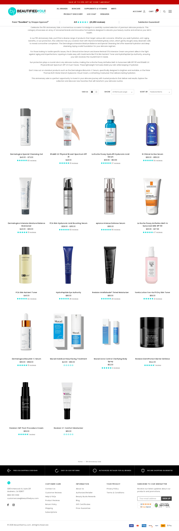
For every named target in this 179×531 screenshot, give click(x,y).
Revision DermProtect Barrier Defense (152, 359)
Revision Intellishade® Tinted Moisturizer (110, 292)
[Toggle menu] (170, 11)
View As (85, 92)
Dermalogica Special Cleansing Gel (26, 154)
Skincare (76, 9)
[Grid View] (92, 92)
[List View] (96, 92)
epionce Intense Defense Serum (110, 223)
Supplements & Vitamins (95, 9)
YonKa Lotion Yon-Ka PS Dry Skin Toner (152, 292)
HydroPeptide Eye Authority (68, 292)
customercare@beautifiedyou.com (23, 498)
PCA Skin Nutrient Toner (26, 292)
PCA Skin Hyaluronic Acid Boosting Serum (68, 223)
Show (107, 92)
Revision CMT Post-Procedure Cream (26, 428)
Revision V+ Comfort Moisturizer (68, 428)
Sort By (144, 92)
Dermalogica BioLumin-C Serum (26, 359)
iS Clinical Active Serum (152, 154)
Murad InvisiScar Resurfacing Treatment (68, 359)
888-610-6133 (13, 495)
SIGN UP (166, 498)
